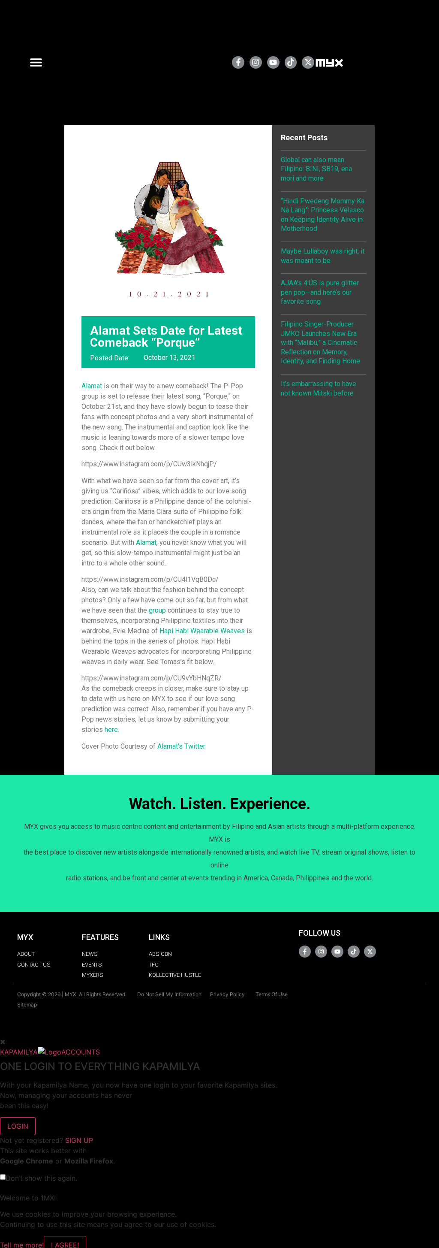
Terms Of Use (272, 994)
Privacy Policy (227, 994)
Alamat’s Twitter (181, 746)
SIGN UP (79, 1140)
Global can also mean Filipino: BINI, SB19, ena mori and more (316, 169)
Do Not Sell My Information (169, 994)
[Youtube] (273, 62)
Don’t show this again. (41, 1178)
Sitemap (27, 1004)
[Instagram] (256, 62)
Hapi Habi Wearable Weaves (202, 631)
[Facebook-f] (238, 62)
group (157, 610)
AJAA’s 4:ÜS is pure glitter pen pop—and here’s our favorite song (320, 292)
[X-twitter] (308, 62)
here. (112, 729)
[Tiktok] (291, 62)
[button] (39, 62)
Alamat (91, 386)
